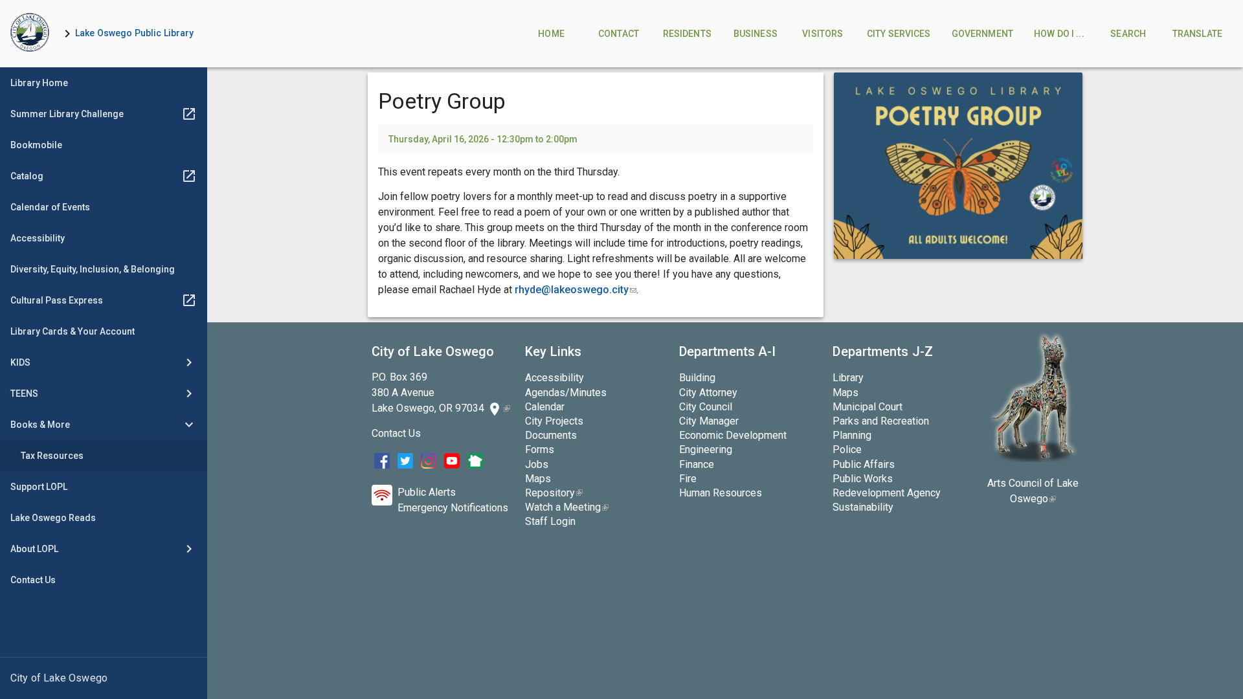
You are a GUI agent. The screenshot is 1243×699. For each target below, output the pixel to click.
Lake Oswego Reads (53, 518)
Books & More (40, 424)
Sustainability (863, 507)
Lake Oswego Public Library (134, 33)
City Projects (554, 421)
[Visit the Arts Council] (1033, 458)
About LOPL (34, 549)
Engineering (705, 449)
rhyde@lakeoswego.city (575, 289)
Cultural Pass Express (56, 300)
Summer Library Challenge (67, 114)
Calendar (545, 407)
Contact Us (33, 580)
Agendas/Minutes (566, 392)
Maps (538, 478)
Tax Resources (52, 455)
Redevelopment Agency (887, 493)
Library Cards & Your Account (72, 331)
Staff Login (550, 521)
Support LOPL (38, 487)
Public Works (863, 478)
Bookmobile (36, 145)
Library (848, 378)
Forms (539, 449)
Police (847, 449)
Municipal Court (867, 407)
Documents (551, 435)
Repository (554, 493)
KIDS (20, 362)
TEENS (24, 393)
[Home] (29, 34)
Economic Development (733, 435)
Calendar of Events (50, 207)
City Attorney (708, 392)
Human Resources (720, 493)
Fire (688, 478)
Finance (696, 464)
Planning (852, 435)
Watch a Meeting (567, 507)
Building (697, 378)
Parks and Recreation (881, 421)
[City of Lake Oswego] (103, 678)
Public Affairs (864, 464)
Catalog (26, 176)
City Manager (709, 421)
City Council (705, 407)
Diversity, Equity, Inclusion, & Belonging (92, 269)
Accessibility (37, 238)
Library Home (39, 83)
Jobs (536, 464)
